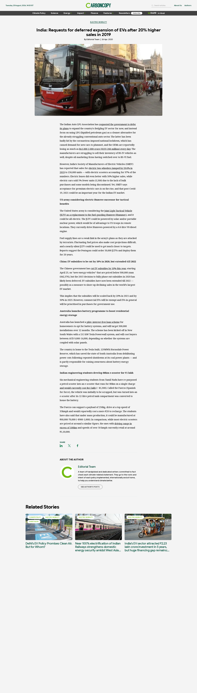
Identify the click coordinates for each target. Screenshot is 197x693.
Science (54, 13)
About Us (178, 5)
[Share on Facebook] (77, 445)
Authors (187, 5)
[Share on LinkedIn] (61, 445)
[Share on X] (69, 445)
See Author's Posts (90, 487)
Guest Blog (34, 521)
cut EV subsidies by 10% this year (108, 268)
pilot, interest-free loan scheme (103, 322)
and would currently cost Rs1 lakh (78, 388)
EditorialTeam (93, 39)
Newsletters (124, 13)
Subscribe (136, 13)
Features (108, 13)
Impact (80, 13)
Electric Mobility (98, 22)
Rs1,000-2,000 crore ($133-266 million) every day (105, 149)
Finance (94, 13)
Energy (67, 13)
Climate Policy (38, 13)
